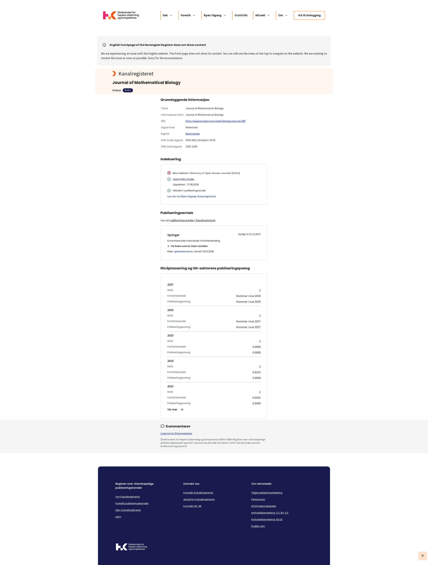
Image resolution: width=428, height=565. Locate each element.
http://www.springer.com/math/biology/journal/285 (216, 121)
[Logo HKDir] (131, 547)
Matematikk (193, 133)
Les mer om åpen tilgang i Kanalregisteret (191, 196)
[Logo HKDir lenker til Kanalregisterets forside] (123, 15)
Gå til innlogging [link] (309, 15)
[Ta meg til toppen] (422, 556)
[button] (214, 410)
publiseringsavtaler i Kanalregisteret (193, 220)
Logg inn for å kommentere (176, 433)
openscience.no (183, 251)
